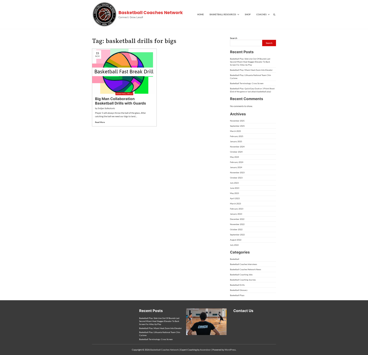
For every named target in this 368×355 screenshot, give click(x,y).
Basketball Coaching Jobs (241, 274)
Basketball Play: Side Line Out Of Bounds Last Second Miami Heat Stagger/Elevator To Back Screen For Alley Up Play (250, 62)
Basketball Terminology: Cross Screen (246, 83)
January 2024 (236, 167)
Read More (100, 122)
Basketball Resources (223, 14)
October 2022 (236, 229)
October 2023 (236, 177)
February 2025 (236, 136)
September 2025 (237, 126)
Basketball (234, 259)
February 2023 (236, 208)
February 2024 (236, 162)
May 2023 (234, 193)
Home (200, 14)
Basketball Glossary (238, 290)
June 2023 (234, 188)
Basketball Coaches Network (150, 12)
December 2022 (237, 219)
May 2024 (234, 157)
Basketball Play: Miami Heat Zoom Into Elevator (251, 70)
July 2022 (234, 245)
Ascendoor (205, 349)
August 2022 (235, 240)
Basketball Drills (237, 285)
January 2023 (236, 214)
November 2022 (237, 224)
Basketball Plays (237, 295)
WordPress (230, 349)
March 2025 (235, 131)
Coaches (261, 14)
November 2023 (237, 172)
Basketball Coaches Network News (245, 269)
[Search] (274, 14)
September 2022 (237, 234)
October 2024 (236, 152)
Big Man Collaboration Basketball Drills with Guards (120, 101)
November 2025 (237, 120)
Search (233, 38)
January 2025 (236, 141)
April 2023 (235, 198)
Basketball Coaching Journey (243, 280)
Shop (248, 14)
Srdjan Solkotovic (106, 108)
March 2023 (235, 203)
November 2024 (237, 146)
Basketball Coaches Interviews (243, 264)
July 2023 (234, 183)
